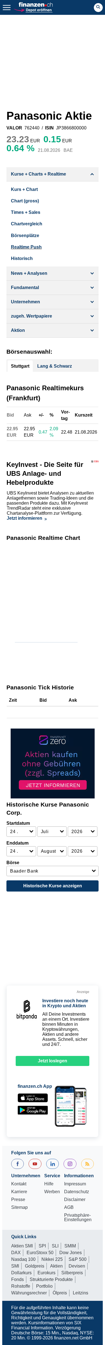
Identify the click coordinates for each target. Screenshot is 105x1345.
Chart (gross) (25, 200)
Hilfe (48, 1184)
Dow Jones (70, 1252)
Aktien (56, 1266)
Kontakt (18, 1184)
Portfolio (44, 1286)
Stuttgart (20, 366)
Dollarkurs (21, 1272)
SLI (55, 1246)
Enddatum (17, 843)
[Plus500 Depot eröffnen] (33, 10)
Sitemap (19, 1207)
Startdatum (18, 823)
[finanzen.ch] (36, 4)
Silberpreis (72, 1272)
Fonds (17, 1279)
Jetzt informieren (24, 518)
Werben (52, 1192)
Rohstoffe (20, 1286)
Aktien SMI (22, 1246)
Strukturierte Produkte (51, 1279)
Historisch (22, 258)
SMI (15, 1266)
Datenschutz (76, 1192)
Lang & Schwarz (54, 366)
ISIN (49, 128)
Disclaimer (74, 1199)
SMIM (70, 1246)
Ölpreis (60, 1292)
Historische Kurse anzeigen (52, 885)
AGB (69, 1207)
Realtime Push (26, 247)
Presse (18, 1199)
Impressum (75, 1184)
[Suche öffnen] (98, 7)
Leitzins (80, 1292)
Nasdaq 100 (23, 1259)
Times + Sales (25, 212)
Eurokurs (46, 1272)
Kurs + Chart (24, 189)
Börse (12, 862)
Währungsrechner (29, 1292)
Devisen (77, 1266)
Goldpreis (34, 1266)
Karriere (19, 1192)
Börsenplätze (25, 235)
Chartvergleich (26, 223)
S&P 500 (78, 1259)
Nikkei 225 (52, 1259)
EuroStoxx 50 (40, 1252)
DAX (16, 1252)
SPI (42, 1246)
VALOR (14, 128)
